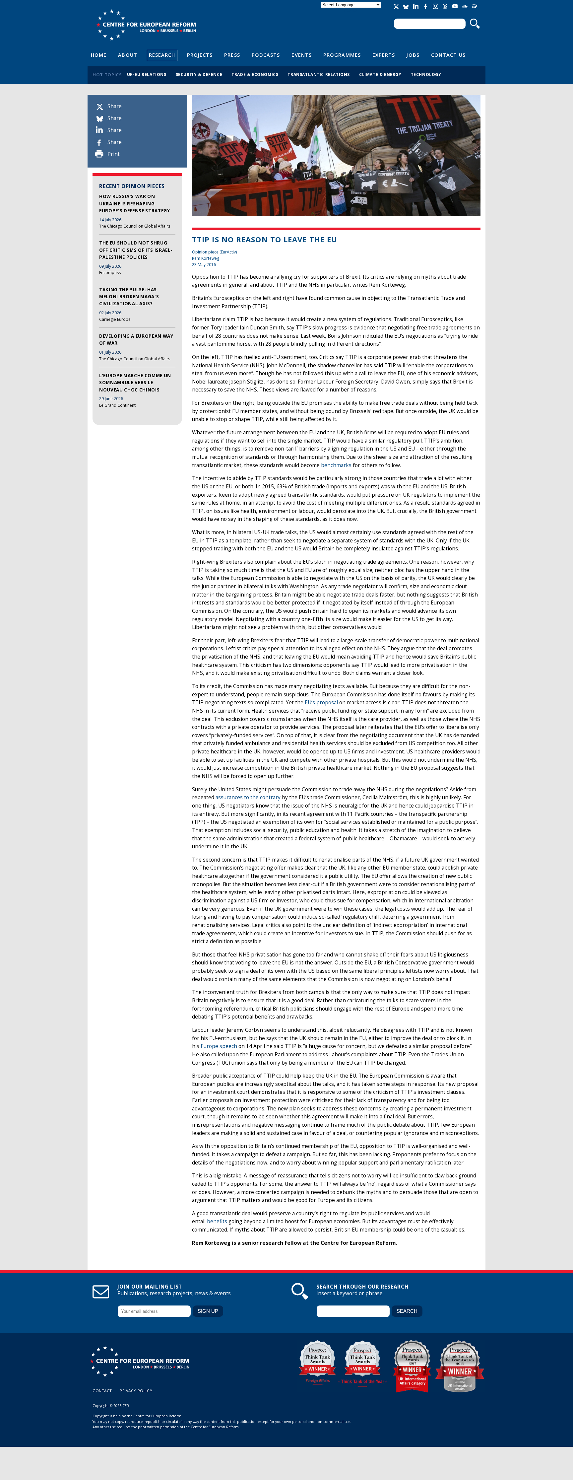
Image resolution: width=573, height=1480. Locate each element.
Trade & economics (254, 74)
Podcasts (266, 54)
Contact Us (448, 54)
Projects (200, 54)
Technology (426, 74)
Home (98, 54)
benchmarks (336, 465)
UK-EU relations (146, 74)
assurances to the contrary (248, 797)
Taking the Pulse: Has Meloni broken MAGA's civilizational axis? (129, 297)
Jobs (413, 54)
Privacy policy (136, 1390)
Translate (351, 10)
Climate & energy (380, 74)
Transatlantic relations (318, 74)
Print (113, 154)
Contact (102, 1390)
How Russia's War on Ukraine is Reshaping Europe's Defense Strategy (134, 203)
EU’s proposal (321, 702)
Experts (383, 54)
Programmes (342, 54)
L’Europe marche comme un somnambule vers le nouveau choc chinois (135, 383)
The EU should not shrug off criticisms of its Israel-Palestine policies (135, 250)
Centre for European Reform (146, 24)
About (127, 54)
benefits (217, 1221)
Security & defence (199, 74)
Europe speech (219, 1046)
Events (301, 54)
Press (232, 54)
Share (114, 106)
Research (162, 54)
